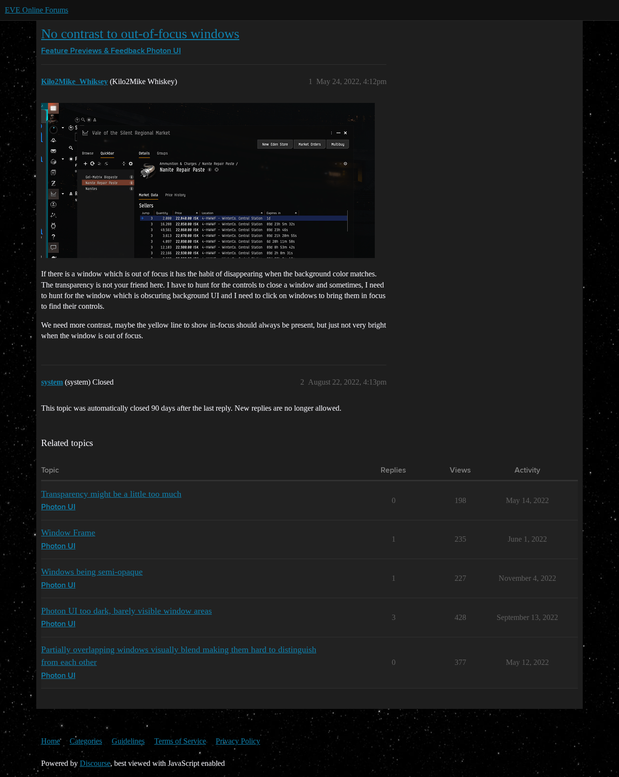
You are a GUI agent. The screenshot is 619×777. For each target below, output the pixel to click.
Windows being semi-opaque (92, 571)
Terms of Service (180, 741)
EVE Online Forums (36, 10)
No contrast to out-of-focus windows (140, 33)
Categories (86, 741)
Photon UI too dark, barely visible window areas (126, 611)
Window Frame (68, 532)
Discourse (95, 763)
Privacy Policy (238, 741)
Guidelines (128, 741)
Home (50, 741)
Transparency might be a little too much (111, 494)
